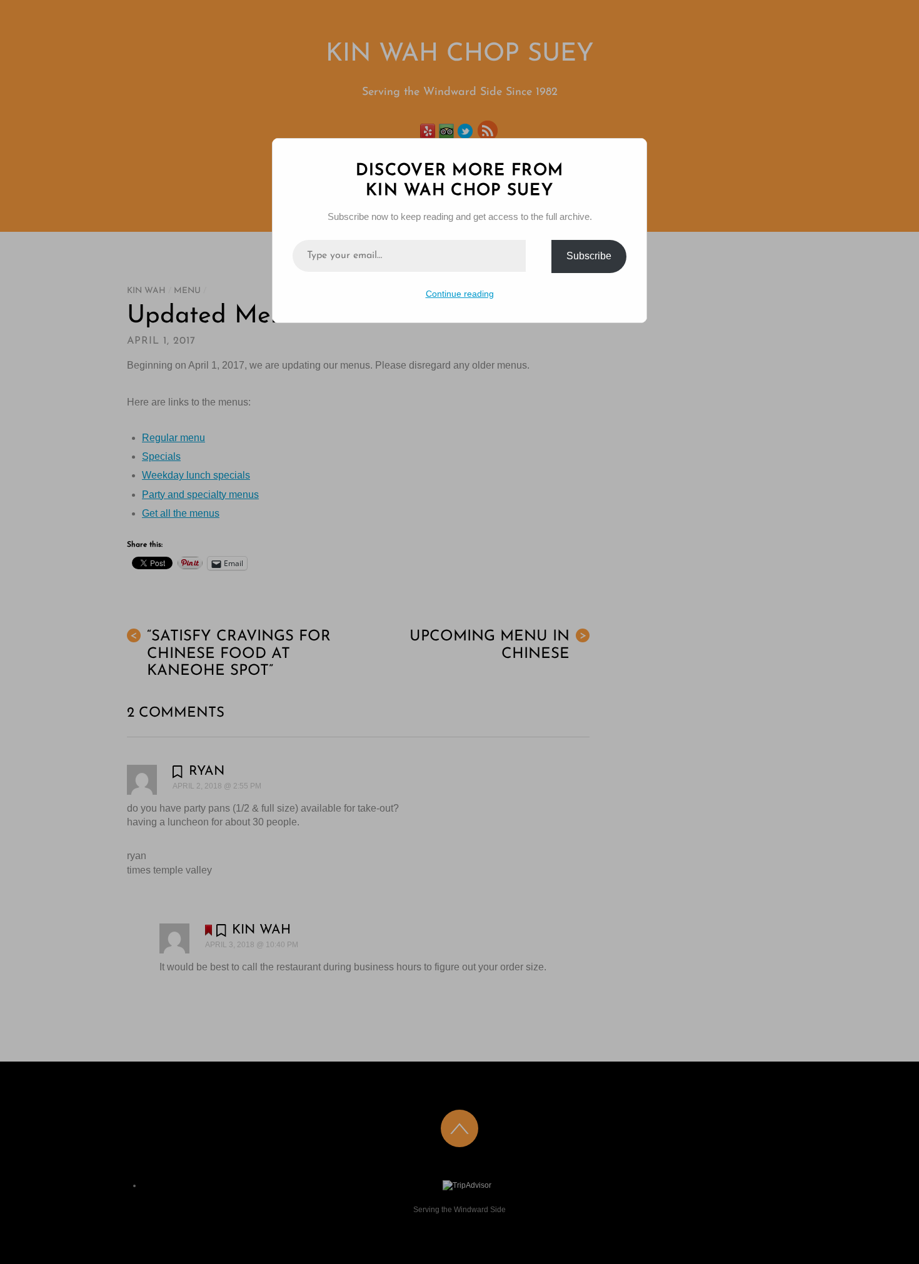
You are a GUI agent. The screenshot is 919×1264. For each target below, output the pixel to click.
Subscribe (588, 256)
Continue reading (460, 294)
